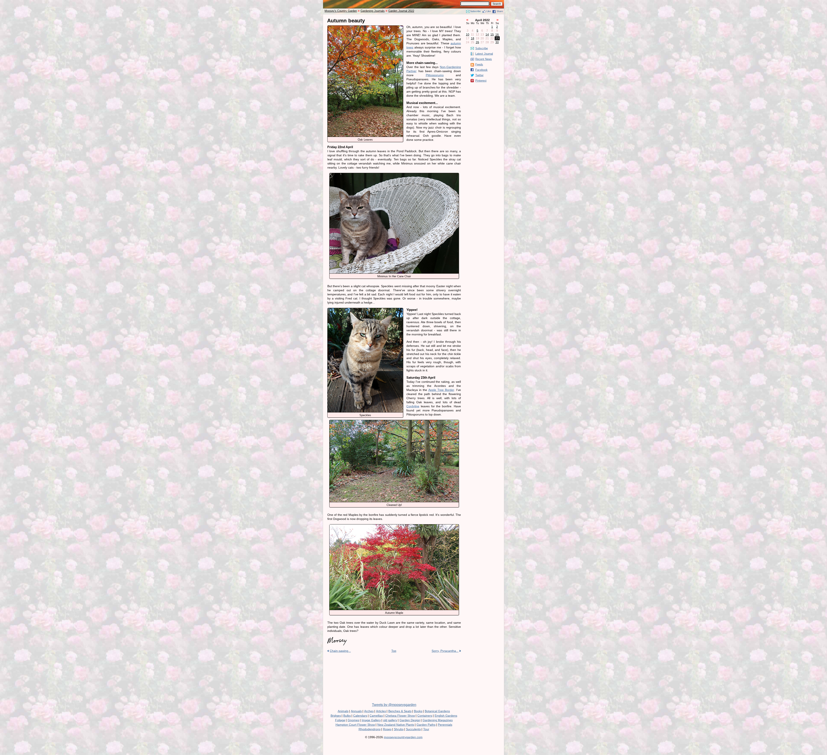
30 (497, 42)
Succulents (413, 729)
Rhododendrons (370, 729)
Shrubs (399, 729)
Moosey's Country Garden (341, 10)
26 (477, 42)
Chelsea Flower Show (400, 715)
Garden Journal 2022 (401, 10)
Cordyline (412, 406)
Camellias (376, 715)
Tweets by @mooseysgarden (394, 705)
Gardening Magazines (438, 720)
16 (497, 34)
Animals (343, 711)
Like (489, 11)
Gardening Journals (373, 10)
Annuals (356, 711)
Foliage (340, 720)
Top (393, 651)
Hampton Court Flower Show (355, 724)
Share (500, 11)
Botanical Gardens (437, 711)
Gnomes (353, 720)
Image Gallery (371, 720)
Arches (369, 711)
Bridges (336, 715)
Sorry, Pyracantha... (445, 651)
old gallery (390, 720)
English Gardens (446, 715)
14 (487, 34)
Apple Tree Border (441, 390)
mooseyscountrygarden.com (403, 737)
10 (467, 34)
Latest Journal (484, 53)
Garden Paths (426, 724)
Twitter (479, 75)
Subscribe (475, 11)
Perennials (445, 724)
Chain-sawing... (340, 651)
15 (492, 34)
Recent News (483, 59)
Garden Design (410, 720)
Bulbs (347, 715)
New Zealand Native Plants (395, 724)
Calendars (360, 715)
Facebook (481, 69)
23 (497, 38)
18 (472, 38)
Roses (387, 729)
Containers (424, 715)
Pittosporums (435, 75)
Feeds (479, 64)
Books (418, 711)
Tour (426, 729)
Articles (381, 711)
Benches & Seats (400, 711)
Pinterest (481, 80)
